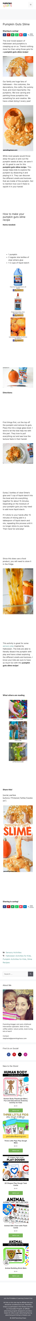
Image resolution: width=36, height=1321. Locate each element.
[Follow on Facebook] (9, 1054)
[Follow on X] (20, 1054)
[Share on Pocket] (21, 34)
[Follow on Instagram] (26, 1054)
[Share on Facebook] (4, 34)
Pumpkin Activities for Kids (14, 959)
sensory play (8, 646)
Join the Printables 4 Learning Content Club (18, 1298)
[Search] (30, 974)
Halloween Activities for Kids (18, 956)
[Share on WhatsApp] (17, 34)
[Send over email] (12, 34)
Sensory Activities (13, 952)
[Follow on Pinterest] (14, 1054)
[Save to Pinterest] (8, 34)
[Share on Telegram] (25, 34)
